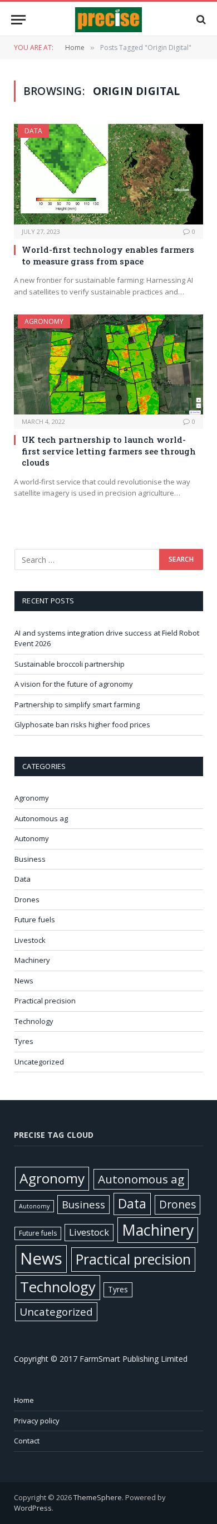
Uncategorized (39, 1062)
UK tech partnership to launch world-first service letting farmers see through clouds (109, 451)
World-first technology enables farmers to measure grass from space (108, 255)
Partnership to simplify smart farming (77, 704)
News (23, 981)
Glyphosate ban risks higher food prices (82, 724)
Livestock (30, 940)
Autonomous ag (41, 818)
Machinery (32, 960)
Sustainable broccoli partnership (69, 664)
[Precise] (108, 20)
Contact (27, 1441)
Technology (33, 1021)
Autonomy (31, 838)
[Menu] (18, 19)
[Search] (200, 19)
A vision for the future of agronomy (73, 684)
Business (30, 859)
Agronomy (43, 321)
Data (33, 131)
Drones (27, 900)
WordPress (33, 1508)
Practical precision (45, 1001)
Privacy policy (37, 1421)
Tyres (23, 1041)
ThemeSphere (97, 1497)
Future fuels (34, 920)
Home (24, 1400)
